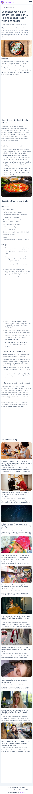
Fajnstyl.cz (9, 2)
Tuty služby (22, 792)
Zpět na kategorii (9, 8)
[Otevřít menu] (30, 2)
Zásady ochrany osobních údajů (16, 787)
